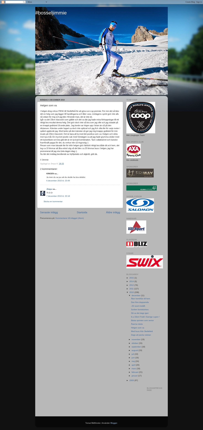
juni (133, 358)
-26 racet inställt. (138, 306)
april (134, 365)
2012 (131, 285)
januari (135, 376)
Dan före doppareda (140, 302)
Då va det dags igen (140, 313)
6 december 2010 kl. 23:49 (58, 181)
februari (135, 372)
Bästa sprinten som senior (142, 320)
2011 (131, 289)
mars (134, 369)
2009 (131, 380)
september (137, 347)
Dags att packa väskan (141, 335)
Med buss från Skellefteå (142, 331)
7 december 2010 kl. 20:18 (58, 196)
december (136, 295)
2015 (131, 278)
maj (133, 361)
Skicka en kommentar (53, 201)
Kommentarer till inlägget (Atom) (70, 218)
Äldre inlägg (113, 212)
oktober (135, 343)
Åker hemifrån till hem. (141, 299)
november (136, 339)
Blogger (113, 423)
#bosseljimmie (51, 13)
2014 (131, 281)
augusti (135, 350)
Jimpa (49, 189)
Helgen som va (137, 328)
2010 (131, 292)
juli (133, 354)
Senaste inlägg (49, 212)
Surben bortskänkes (140, 310)
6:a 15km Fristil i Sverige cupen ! (145, 317)
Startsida (82, 212)
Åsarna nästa (137, 324)
